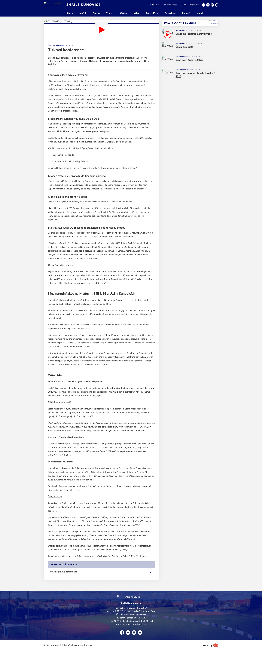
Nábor (136, 13)
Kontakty (201, 13)
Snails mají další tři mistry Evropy (194, 34)
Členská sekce (153, 5)
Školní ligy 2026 (184, 47)
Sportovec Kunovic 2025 (189, 60)
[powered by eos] (209, 645)
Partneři (186, 13)
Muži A (82, 13)
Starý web (194, 5)
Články (123, 13)
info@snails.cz (139, 624)
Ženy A (96, 13)
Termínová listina (170, 5)
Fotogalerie (170, 13)
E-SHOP (183, 5)
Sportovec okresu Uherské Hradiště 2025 (195, 75)
